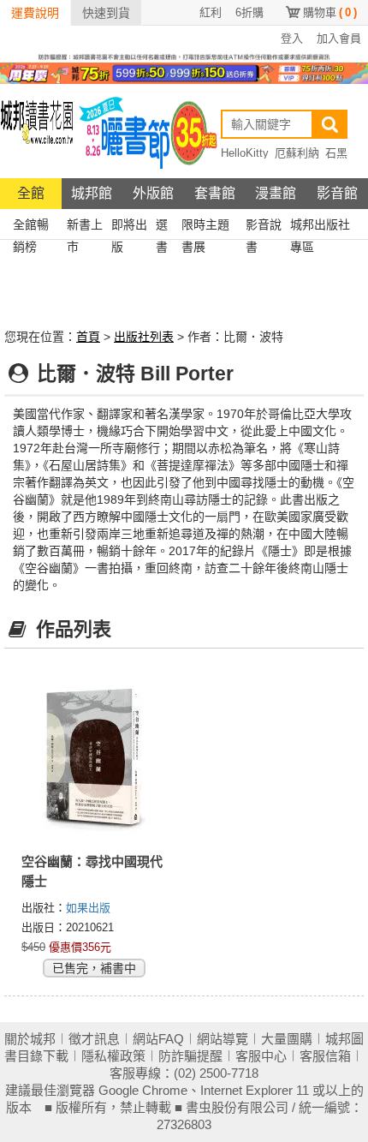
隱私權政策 (113, 1056)
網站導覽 (222, 1038)
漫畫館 (275, 193)
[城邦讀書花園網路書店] (37, 131)
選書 (162, 227)
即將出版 (129, 227)
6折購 (249, 12)
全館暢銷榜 (31, 227)
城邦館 (91, 193)
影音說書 (264, 227)
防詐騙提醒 (190, 1056)
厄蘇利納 (297, 152)
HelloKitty (245, 152)
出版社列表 (144, 337)
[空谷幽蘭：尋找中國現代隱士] (94, 756)
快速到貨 (106, 13)
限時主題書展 (205, 227)
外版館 (153, 193)
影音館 (337, 193)
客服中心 (261, 1056)
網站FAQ (158, 1038)
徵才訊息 (94, 1038)
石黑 (336, 152)
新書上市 (85, 227)
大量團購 (286, 1038)
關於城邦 (30, 1038)
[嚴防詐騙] (184, 56)
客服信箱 (325, 1056)
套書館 (214, 193)
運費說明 (35, 13)
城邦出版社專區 (320, 227)
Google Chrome (142, 1090)
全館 (31, 193)
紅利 (210, 12)
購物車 (330, 12)
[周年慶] (184, 72)
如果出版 (88, 907)
